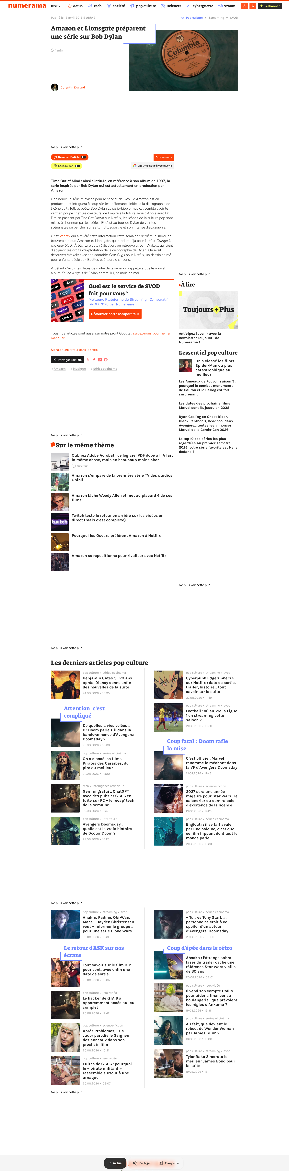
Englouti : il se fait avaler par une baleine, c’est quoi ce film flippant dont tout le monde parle (211, 831)
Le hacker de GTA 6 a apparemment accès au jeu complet (108, 1003)
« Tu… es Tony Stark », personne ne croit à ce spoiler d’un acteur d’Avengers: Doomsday (207, 924)
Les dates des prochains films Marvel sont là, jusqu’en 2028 (204, 405)
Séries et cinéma (105, 368)
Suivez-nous (164, 157)
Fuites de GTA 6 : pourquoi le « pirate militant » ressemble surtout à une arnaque (107, 1071)
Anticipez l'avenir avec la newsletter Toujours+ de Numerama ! (200, 337)
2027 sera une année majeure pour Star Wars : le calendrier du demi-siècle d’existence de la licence (211, 798)
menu (56, 5)
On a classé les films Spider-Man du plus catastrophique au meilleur (214, 368)
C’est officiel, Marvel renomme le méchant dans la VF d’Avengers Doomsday (211, 763)
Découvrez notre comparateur (115, 314)
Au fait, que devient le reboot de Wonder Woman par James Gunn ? (210, 1028)
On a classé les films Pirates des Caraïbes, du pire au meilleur (106, 763)
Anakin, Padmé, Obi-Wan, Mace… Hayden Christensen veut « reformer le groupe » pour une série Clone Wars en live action (108, 924)
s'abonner (272, 6)
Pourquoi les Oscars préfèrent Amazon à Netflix (116, 535)
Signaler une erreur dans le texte (74, 350)
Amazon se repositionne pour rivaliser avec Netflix (119, 555)
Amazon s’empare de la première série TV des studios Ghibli (122, 477)
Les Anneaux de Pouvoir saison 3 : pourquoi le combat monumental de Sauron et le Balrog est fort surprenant (207, 387)
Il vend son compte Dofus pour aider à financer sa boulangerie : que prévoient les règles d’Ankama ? (211, 998)
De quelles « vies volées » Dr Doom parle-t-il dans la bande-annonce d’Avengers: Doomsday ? (108, 732)
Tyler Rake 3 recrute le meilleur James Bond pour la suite (210, 1061)
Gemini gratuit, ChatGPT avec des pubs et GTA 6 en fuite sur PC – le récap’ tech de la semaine (108, 798)
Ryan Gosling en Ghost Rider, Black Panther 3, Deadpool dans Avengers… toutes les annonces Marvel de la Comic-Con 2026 (206, 423)
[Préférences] (252, 6)
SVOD (234, 17)
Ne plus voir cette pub (66, 147)
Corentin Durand (73, 87)
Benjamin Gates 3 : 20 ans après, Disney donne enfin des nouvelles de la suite (107, 682)
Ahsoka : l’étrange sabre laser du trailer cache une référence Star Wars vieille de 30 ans (211, 964)
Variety (65, 236)
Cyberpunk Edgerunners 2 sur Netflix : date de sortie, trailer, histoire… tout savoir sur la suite (211, 685)
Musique (79, 368)
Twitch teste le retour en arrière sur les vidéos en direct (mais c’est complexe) (117, 517)
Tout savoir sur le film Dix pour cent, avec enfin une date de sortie (107, 969)
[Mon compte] (244, 6)
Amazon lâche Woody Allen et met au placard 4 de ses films (122, 497)
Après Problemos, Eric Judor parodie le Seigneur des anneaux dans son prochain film (107, 1038)
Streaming (216, 17)
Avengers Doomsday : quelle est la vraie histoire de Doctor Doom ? (107, 829)
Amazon (60, 368)
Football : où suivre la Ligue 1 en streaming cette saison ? (211, 715)
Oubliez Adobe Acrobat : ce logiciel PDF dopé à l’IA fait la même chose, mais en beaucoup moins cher (122, 457)
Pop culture (194, 17)
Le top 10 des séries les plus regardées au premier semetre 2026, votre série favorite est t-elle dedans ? (208, 445)
